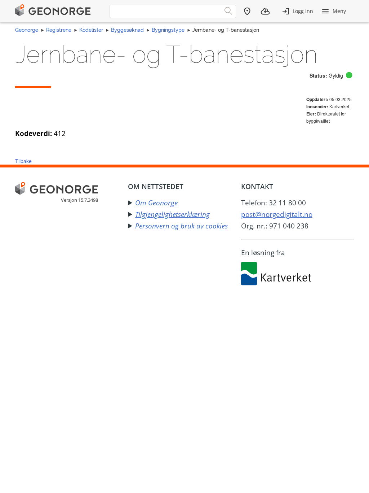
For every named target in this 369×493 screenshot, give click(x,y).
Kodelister (91, 30)
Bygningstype (168, 30)
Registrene (58, 30)
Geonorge (26, 30)
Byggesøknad (127, 30)
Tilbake (23, 161)
